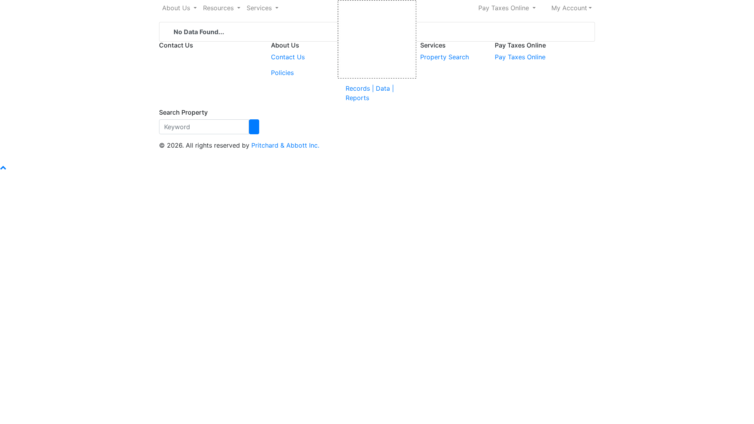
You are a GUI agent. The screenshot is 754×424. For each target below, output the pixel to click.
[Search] (254, 126)
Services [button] (260, 8)
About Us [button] (177, 8)
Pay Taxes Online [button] (504, 8)
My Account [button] (569, 8)
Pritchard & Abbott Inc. (285, 145)
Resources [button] (219, 8)
